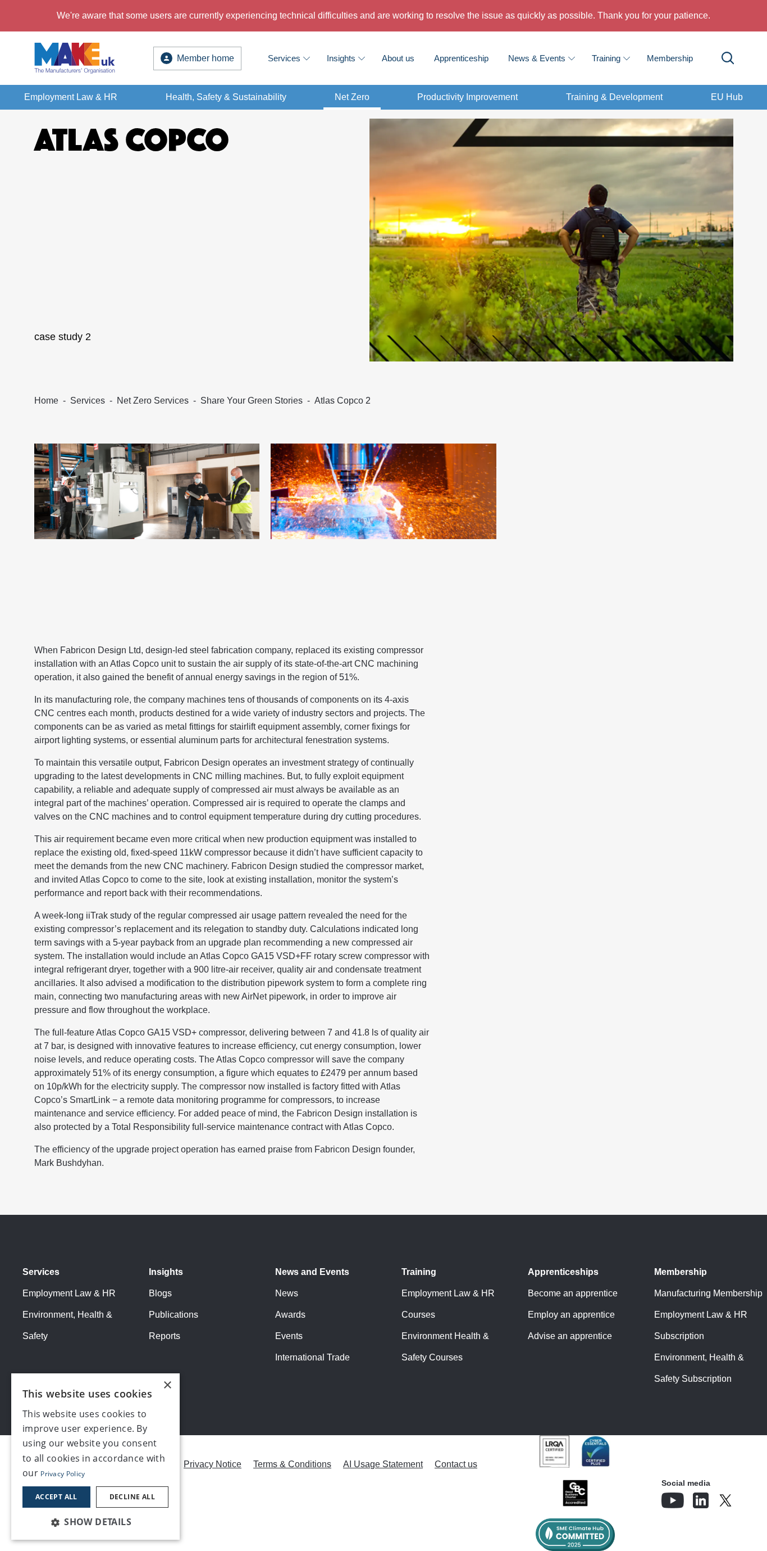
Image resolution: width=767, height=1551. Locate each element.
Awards (290, 1314)
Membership (670, 58)
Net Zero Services (153, 400)
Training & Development (614, 97)
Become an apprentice (573, 1293)
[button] (95, 1522)
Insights (341, 58)
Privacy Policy (62, 1473)
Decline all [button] (132, 1497)
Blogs (160, 1293)
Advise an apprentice (570, 1336)
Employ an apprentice (571, 1314)
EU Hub (727, 97)
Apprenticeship (461, 58)
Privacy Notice (212, 1464)
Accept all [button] (56, 1497)
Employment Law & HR (70, 97)
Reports (164, 1336)
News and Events (312, 1272)
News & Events (536, 58)
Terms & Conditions (292, 1464)
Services (284, 58)
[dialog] (95, 1456)
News (286, 1293)
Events (289, 1336)
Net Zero (352, 97)
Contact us (456, 1464)
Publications (173, 1314)
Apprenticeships (563, 1272)
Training (606, 58)
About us (398, 58)
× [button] (167, 1385)
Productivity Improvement (467, 97)
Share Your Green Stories (251, 400)
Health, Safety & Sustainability (226, 97)
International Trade (312, 1357)
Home (46, 400)
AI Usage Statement (383, 1464)
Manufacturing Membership (708, 1293)
